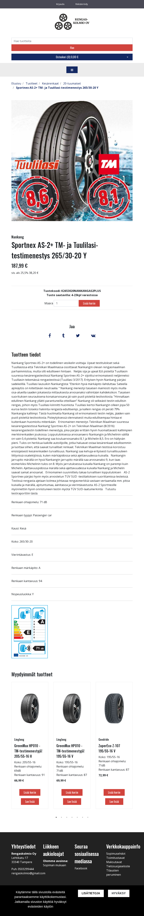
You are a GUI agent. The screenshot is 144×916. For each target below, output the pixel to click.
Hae (72, 48)
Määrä (48, 303)
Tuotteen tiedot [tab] (26, 354)
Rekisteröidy (82, 4)
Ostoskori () (67, 57)
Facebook (81, 868)
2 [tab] (61, 817)
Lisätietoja (91, 893)
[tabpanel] (29, 745)
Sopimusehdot (115, 854)
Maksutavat (114, 862)
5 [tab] (77, 817)
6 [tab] (82, 817)
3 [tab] (66, 817)
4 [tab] (72, 817)
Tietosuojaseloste (118, 866)
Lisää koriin (89, 303)
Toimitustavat (115, 858)
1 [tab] (56, 817)
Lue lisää (30, 801)
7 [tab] (88, 817)
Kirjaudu (60, 4)
